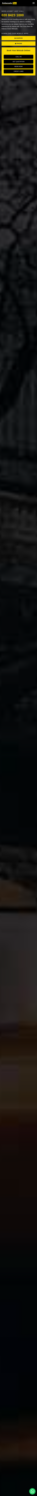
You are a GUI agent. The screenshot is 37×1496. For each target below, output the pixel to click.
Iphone (19, 43)
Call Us (18, 57)
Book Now (18, 66)
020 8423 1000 (13, 15)
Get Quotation (18, 61)
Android (19, 38)
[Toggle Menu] (33, 3)
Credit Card (18, 71)
